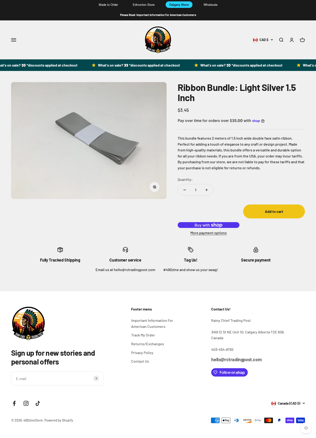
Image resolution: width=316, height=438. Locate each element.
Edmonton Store (144, 4)
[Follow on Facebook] (14, 403)
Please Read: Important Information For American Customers (158, 14)
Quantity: (185, 179)
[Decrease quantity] (184, 189)
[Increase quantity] (206, 189)
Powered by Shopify (58, 420)
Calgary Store (179, 4)
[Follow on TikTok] (38, 403)
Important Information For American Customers (152, 323)
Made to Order (108, 4)
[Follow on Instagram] (26, 403)
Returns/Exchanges (147, 344)
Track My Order (143, 335)
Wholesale (210, 4)
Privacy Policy (142, 352)
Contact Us (140, 361)
